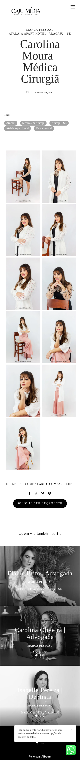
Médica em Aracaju (33, 123)
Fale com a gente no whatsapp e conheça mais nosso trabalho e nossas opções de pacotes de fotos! (40, 733)
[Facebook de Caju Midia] (37, 743)
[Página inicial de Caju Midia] (26, 11)
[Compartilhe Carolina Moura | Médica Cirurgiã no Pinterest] (49, 493)
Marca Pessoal (44, 128)
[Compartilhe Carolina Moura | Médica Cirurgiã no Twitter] (42, 493)
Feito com (40, 756)
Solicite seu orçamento (40, 503)
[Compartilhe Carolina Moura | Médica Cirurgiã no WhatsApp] (36, 493)
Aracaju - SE (59, 123)
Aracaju (10, 123)
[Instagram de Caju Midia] (42, 743)
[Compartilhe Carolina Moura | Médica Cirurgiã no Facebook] (30, 493)
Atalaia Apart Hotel (17, 128)
